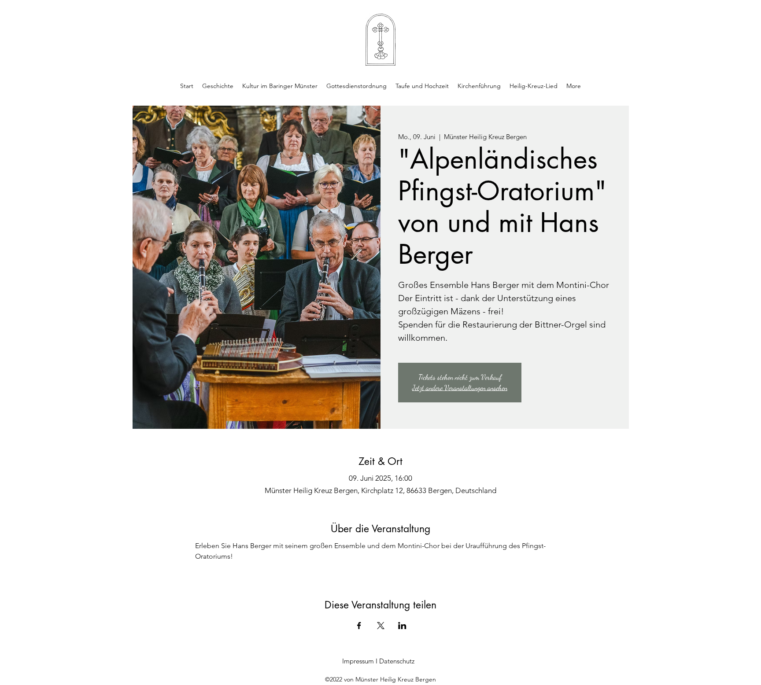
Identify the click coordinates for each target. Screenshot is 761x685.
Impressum (358, 661)
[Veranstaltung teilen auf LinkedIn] (402, 625)
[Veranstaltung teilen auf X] (381, 625)
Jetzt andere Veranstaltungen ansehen (459, 387)
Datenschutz (396, 661)
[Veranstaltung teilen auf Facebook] (359, 625)
